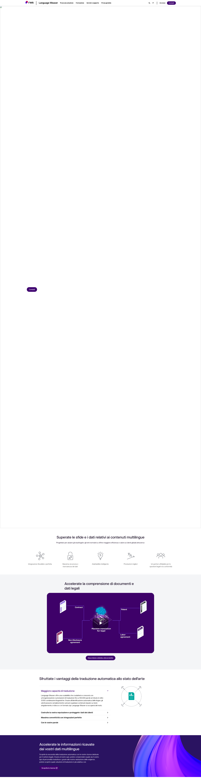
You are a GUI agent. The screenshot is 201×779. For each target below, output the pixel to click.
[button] (29, 2)
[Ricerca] (149, 3)
